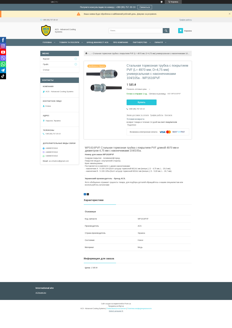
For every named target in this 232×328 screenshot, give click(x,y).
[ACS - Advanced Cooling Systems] (46, 35)
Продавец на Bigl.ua (116, 306)
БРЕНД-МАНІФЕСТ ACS (97, 42)
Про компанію (120, 42)
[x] (88, 195)
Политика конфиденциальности (139, 308)
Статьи (46, 70)
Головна (47, 42)
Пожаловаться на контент (116, 308)
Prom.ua (128, 304)
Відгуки (46, 59)
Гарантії (159, 42)
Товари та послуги (69, 42)
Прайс (45, 64)
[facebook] (85, 195)
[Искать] (166, 30)
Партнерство (140, 42)
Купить (141, 102)
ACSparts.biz (41, 293)
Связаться (145, 7)
